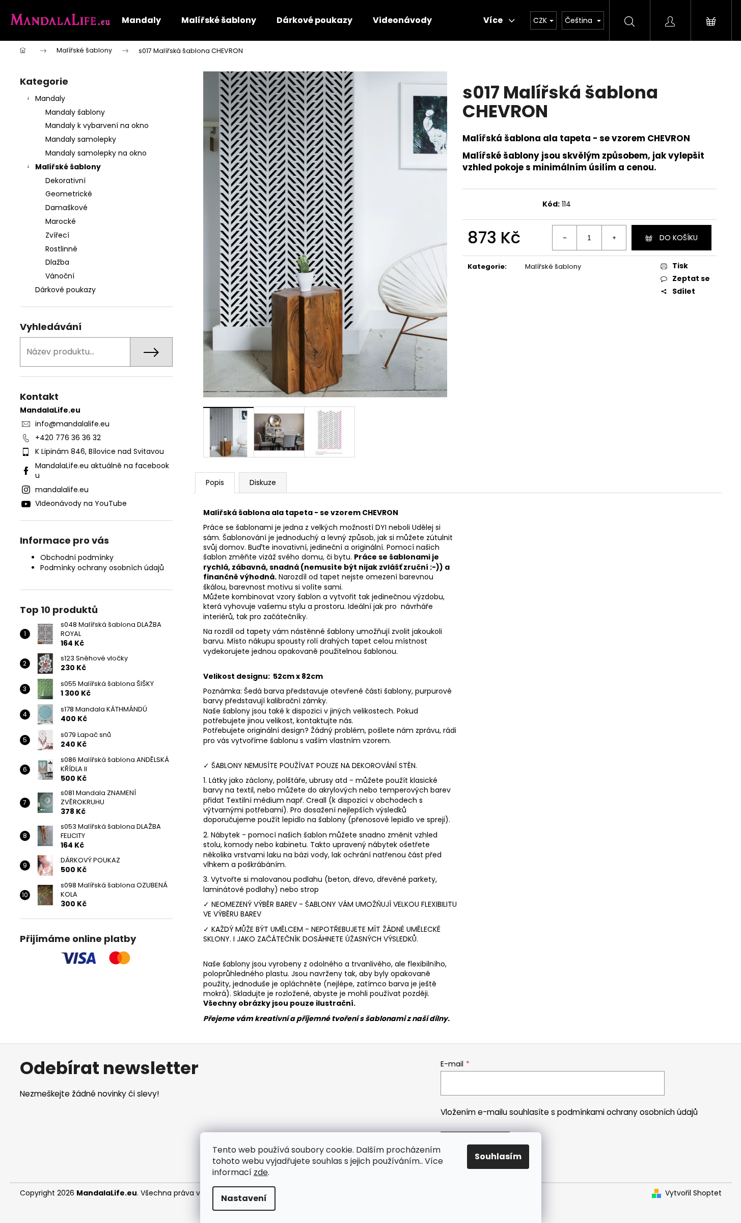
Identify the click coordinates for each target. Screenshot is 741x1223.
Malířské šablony (68, 167)
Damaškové (66, 207)
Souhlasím (498, 1156)
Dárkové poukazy (65, 290)
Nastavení (244, 1198)
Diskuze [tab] (263, 482)
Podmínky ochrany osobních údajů (102, 568)
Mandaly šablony (75, 112)
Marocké (60, 221)
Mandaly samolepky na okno (96, 153)
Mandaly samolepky (80, 139)
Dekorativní (65, 180)
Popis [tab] (215, 482)
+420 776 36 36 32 (68, 437)
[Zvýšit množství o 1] (613, 237)
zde (261, 1172)
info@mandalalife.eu (72, 424)
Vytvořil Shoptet (693, 1193)
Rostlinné (61, 249)
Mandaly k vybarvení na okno (97, 125)
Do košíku (679, 238)
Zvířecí (57, 235)
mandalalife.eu (62, 490)
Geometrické (68, 194)
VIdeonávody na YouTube (81, 503)
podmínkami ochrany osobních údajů (627, 1112)
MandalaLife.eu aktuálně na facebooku (102, 470)
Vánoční (59, 276)
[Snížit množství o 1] (565, 237)
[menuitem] (141, 20)
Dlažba (57, 262)
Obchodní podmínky (77, 557)
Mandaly (50, 98)
